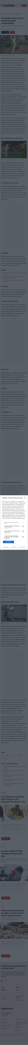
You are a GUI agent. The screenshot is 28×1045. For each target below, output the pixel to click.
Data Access (14, 547)
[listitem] (14, 523)
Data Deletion (6, 547)
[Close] (25, 498)
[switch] (22, 526)
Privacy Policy (22, 547)
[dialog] (14, 522)
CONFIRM (8, 541)
